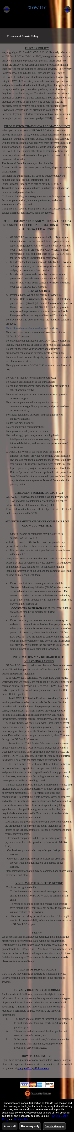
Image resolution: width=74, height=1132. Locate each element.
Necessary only (30, 1126)
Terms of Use (21, 1119)
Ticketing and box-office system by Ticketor (37, 1094)
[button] (67, 9)
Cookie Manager (54, 1126)
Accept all (10, 1126)
